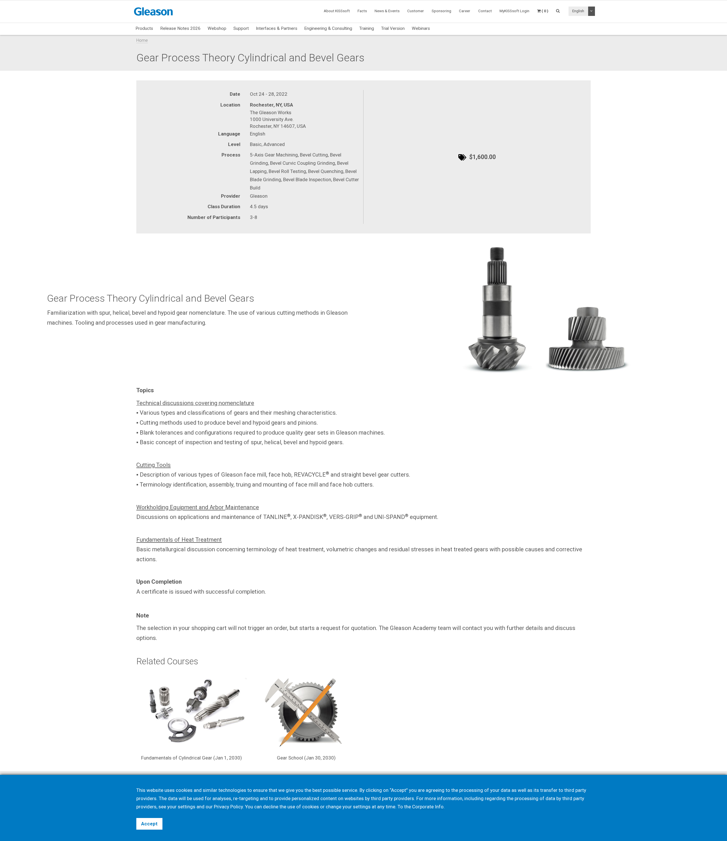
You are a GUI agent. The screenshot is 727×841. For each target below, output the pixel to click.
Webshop (217, 28)
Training (366, 28)
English (578, 11)
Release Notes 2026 (180, 28)
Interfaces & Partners (276, 28)
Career (464, 11)
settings (362, 806)
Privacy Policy (228, 806)
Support (241, 28)
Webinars (421, 28)
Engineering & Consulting (328, 28)
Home (142, 40)
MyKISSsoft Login (514, 11)
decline (270, 806)
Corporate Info (428, 806)
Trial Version (393, 28)
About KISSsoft (337, 11)
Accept (149, 824)
